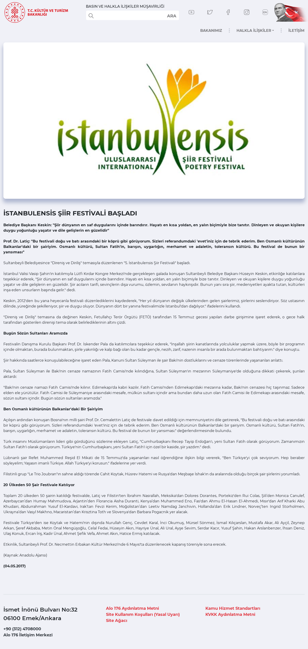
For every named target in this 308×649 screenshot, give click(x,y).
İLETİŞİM (296, 30)
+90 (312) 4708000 (22, 628)
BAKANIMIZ (211, 30)
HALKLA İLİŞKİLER (254, 30)
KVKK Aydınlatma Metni (230, 614)
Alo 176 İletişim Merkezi (28, 635)
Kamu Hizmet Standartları (232, 608)
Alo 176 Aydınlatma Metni (132, 608)
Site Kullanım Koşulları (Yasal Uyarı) (143, 614)
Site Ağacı (116, 620)
